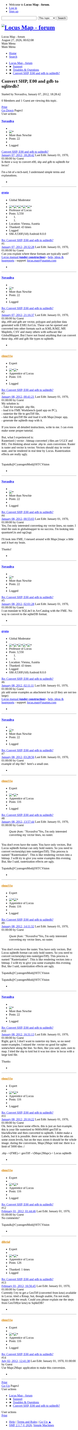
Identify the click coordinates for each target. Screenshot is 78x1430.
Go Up (6, 1385)
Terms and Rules (27, 1421)
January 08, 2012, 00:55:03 (18, 518)
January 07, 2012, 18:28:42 (18, 155)
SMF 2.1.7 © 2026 (20, 1425)
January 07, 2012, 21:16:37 (18, 315)
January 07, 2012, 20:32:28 (18, 247)
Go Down (8, 110)
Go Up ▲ (45, 1421)
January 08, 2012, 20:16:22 (18, 1119)
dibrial (6, 1241)
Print (4, 107)
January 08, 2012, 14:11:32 (18, 926)
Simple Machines (43, 1425)
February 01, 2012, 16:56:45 (19, 1286)
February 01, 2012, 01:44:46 (19, 1211)
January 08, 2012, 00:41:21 (18, 396)
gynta (5, 192)
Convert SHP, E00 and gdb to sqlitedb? (25, 151)
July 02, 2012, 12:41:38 (16, 1361)
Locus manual (23, 257)
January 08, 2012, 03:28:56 (18, 757)
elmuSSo (7, 356)
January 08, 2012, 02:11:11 (18, 685)
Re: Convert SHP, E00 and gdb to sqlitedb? (27, 240)
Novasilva (8, 121)
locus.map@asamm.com (41, 260)
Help (12, 1421)
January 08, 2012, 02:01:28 (18, 604)
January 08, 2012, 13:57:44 (18, 821)
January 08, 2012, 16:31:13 (18, 1034)
